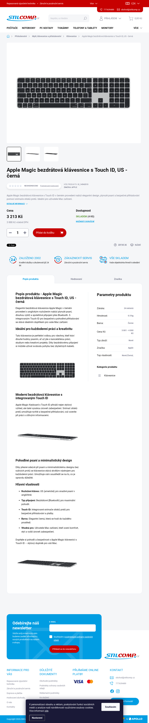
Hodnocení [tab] (76, 279)
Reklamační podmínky (49, 693)
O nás (9, 702)
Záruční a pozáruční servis (51, 3)
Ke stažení (44, 697)
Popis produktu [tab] (31, 279)
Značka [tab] (118, 279)
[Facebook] (112, 691)
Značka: (70, 187)
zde (46, 710)
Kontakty (11, 707)
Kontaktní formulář (124, 701)
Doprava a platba (14, 693)
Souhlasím (110, 707)
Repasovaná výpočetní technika (21, 3)
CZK (133, 3)
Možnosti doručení (85, 221)
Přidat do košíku (45, 232)
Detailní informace (16, 204)
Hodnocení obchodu (16, 698)
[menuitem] (13, 28)
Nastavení (37, 717)
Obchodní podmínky (49, 681)
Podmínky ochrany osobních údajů (52, 687)
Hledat (85, 18)
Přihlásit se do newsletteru (64, 649)
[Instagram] (118, 691)
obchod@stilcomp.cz (125, 677)
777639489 (121, 683)
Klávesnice (109, 375)
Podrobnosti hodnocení (49, 186)
